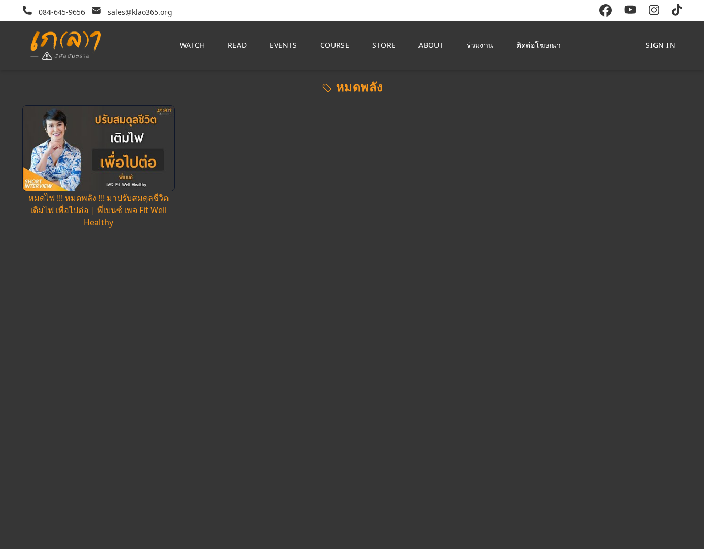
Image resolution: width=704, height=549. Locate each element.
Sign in (660, 45)
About (431, 45)
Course (334, 45)
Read (237, 45)
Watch (192, 45)
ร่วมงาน (479, 45)
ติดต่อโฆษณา (538, 45)
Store (384, 45)
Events (283, 45)
